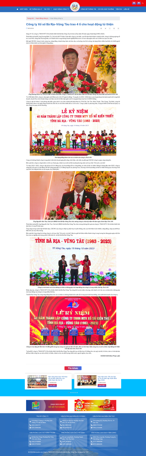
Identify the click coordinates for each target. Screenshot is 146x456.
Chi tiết (69, 385)
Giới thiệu (24, 9)
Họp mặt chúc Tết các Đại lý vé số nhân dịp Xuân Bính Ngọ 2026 (73, 378)
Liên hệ (126, 9)
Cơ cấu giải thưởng (106, 9)
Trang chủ (30, 18)
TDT (87, 452)
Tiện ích (119, 9)
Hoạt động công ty (61, 9)
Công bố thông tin (88, 9)
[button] (69, 392)
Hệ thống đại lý (35, 9)
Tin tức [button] (47, 9)
